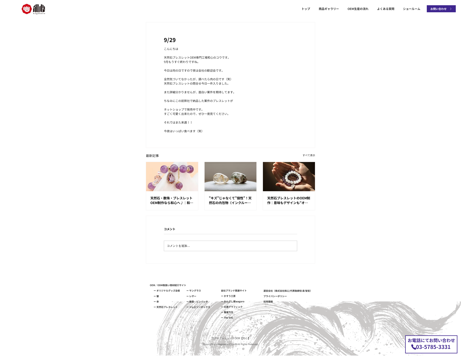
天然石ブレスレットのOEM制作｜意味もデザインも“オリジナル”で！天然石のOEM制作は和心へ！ (288, 200)
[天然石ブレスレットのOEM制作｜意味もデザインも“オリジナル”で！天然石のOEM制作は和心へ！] (289, 176)
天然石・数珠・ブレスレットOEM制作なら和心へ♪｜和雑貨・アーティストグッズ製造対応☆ (171, 200)
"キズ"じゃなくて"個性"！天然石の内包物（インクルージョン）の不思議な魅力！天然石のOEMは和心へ (230, 200)
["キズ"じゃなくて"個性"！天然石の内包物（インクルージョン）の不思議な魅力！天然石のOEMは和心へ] (231, 176)
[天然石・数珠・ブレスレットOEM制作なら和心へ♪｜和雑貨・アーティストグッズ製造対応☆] (172, 176)
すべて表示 (309, 155)
